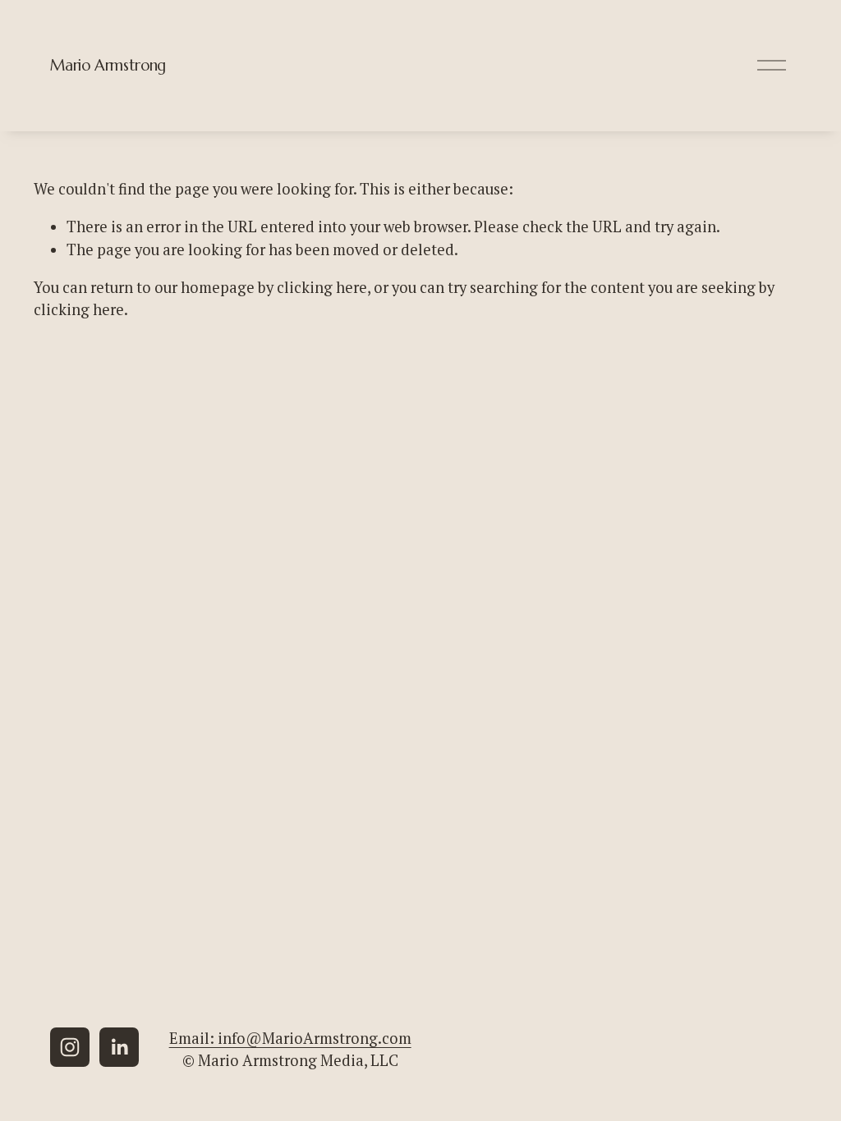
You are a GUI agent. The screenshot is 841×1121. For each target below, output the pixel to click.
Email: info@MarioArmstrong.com (290, 1038)
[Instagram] (70, 1047)
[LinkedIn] (119, 1047)
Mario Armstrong (107, 65)
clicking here (322, 287)
